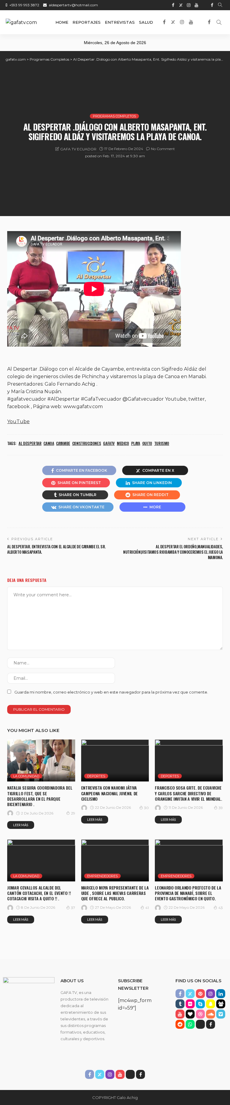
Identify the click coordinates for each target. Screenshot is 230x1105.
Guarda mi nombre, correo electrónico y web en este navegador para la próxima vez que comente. (111, 692)
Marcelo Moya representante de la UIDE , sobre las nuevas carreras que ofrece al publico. (115, 893)
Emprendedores (102, 876)
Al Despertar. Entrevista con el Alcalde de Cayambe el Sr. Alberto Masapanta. (56, 549)
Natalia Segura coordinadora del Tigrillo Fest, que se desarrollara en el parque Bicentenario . (39, 795)
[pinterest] (200, 993)
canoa (48, 443)
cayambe (63, 443)
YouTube (18, 421)
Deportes (96, 776)
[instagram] (189, 5)
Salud (146, 22)
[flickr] (190, 1003)
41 (147, 907)
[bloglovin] (190, 1014)
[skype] (200, 1003)
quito (147, 443)
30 (146, 807)
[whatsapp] (190, 1024)
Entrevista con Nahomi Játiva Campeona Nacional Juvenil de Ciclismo (109, 793)
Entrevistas (120, 22)
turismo (161, 443)
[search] (220, 5)
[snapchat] (210, 1003)
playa (135, 443)
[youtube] (196, 5)
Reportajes (86, 22)
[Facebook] (212, 5)
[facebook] (173, 5)
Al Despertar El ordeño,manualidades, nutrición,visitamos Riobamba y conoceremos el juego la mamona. (173, 551)
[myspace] (220, 1003)
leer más (20, 825)
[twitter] (181, 5)
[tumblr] (179, 1003)
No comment (163, 148)
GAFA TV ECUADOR (78, 149)
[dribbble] (200, 1014)
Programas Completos (114, 116)
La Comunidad (26, 776)
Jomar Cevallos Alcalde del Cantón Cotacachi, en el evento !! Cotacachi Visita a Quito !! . (39, 893)
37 (73, 907)
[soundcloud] (210, 1014)
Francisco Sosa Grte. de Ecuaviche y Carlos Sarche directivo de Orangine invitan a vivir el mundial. (188, 793)
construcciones (86, 443)
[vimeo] (220, 1014)
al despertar (30, 443)
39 (221, 807)
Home (61, 22)
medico (123, 443)
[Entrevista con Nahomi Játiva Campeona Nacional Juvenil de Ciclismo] (115, 760)
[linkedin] (220, 993)
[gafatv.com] (21, 22)
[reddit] (179, 1024)
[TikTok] (204, 5)
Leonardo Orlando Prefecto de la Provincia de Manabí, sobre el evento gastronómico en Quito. (188, 893)
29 (73, 813)
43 (220, 907)
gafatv (109, 443)
